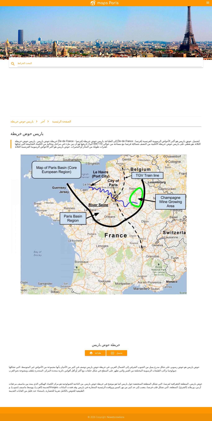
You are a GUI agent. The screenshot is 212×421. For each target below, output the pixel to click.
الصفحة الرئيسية (61, 121)
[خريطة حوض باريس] (104, 293)
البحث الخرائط (25, 63)
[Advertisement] (104, 95)
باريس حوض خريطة (22, 121)
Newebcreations (115, 417)
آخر (43, 121)
